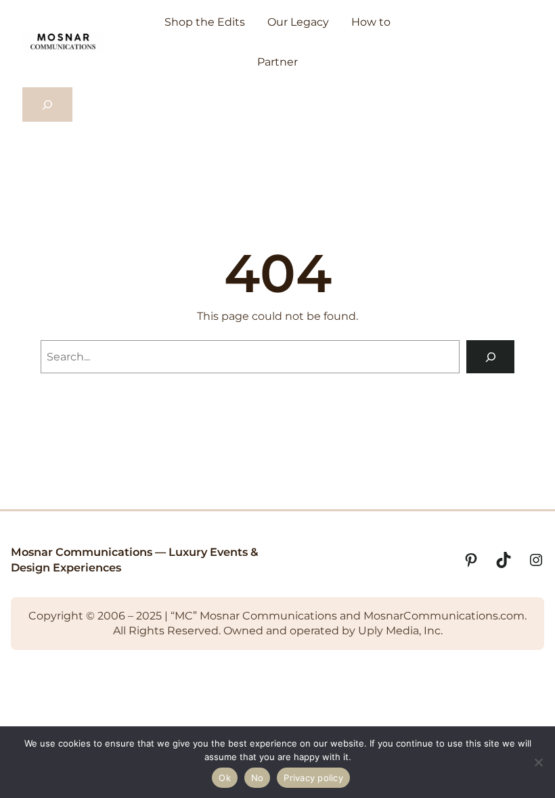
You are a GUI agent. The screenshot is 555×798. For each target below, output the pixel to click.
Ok (225, 777)
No (257, 777)
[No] (538, 762)
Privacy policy (313, 777)
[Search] (490, 356)
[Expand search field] (47, 104)
